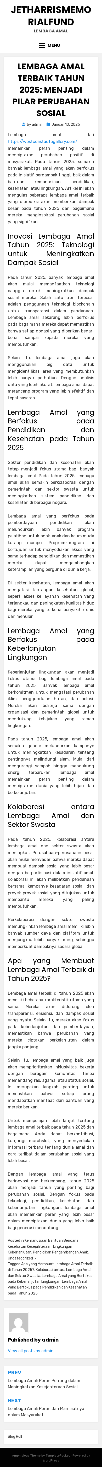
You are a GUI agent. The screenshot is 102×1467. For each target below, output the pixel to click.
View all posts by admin (31, 1350)
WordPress (51, 1460)
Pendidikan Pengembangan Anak (60, 1252)
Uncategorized (20, 1258)
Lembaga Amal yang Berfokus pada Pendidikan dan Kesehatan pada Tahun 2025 (47, 1287)
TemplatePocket (58, 1455)
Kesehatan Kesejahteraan (30, 1246)
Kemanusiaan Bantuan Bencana (51, 1240)
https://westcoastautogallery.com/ (42, 141)
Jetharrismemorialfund (51, 16)
